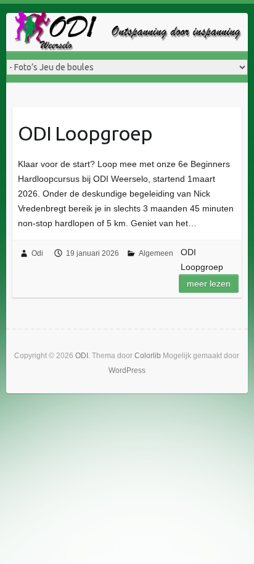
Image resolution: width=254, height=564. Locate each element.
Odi (37, 253)
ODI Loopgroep (85, 133)
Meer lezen (209, 283)
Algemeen (156, 253)
